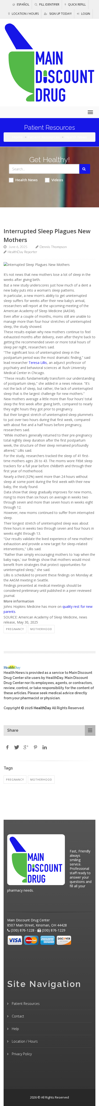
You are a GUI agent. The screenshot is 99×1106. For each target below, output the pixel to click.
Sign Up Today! (60, 14)
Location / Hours (25, 14)
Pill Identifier (48, 4)
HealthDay (42, 708)
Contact (17, 1016)
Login (85, 14)
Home (17, 137)
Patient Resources (44, 137)
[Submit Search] (84, 169)
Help (15, 1028)
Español (22, 4)
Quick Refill (76, 4)
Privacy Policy (21, 1054)
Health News (26, 179)
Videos (57, 179)
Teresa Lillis (38, 362)
